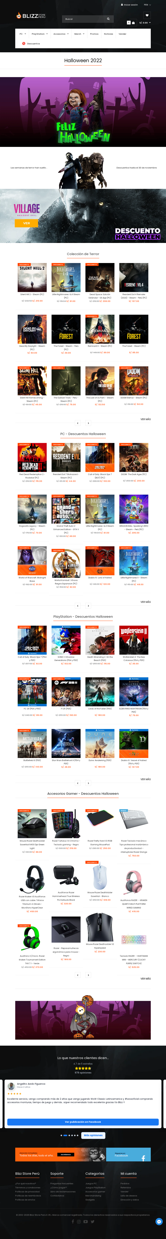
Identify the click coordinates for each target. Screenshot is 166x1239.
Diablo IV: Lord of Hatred (100, 577)
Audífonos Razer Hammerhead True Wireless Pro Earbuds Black (66, 896)
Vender (125, 1191)
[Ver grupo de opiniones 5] (75, 1135)
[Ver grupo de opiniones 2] (64, 1135)
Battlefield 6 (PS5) (32, 760)
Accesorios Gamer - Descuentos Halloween (83, 793)
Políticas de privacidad (27, 1191)
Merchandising (93, 1195)
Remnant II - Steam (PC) (100, 346)
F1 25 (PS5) (66, 708)
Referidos (126, 1187)
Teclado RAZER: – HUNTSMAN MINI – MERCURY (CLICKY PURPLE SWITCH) (134, 960)
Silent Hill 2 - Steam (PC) (32, 294)
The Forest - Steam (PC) (134, 346)
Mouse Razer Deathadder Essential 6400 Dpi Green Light (32, 844)
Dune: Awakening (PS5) (100, 760)
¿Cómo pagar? (58, 1187)
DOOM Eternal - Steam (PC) (134, 397)
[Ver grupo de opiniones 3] (68, 1135)
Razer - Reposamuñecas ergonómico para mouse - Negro (66, 952)
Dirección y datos (130, 1199)
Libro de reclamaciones (63, 1191)
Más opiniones (93, 1135)
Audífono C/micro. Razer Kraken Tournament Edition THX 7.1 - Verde (32, 960)
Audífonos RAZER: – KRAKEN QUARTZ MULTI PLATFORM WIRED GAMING (133, 904)
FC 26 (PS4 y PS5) (32, 708)
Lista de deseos (129, 1195)
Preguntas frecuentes (61, 1183)
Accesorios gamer (95, 1191)
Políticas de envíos (25, 1199)
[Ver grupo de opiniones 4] (72, 1135)
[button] (147, 5)
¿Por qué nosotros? (25, 1183)
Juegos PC (91, 1183)
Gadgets (90, 1199)
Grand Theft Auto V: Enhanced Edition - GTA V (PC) (66, 529)
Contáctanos (57, 1195)
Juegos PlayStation (95, 1187)
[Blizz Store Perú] (30, 19)
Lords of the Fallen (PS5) (100, 708)
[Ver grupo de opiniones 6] (77, 1135)
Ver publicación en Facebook (83, 1122)
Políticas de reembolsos (28, 1195)
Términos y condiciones (27, 1187)
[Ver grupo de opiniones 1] (61, 1135)
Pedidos (125, 1183)
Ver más (146, 419)
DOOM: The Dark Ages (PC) (134, 474)
